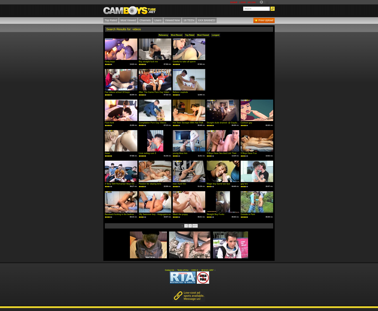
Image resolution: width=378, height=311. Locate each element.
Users (157, 20)
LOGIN (242, 2)
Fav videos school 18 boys (117, 92)
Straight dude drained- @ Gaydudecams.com (228, 122)
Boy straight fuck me (148, 61)
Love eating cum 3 (147, 153)
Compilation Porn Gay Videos (152, 122)
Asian (107, 153)
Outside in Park (248, 214)
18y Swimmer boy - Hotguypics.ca (155, 214)
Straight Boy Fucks (215, 214)
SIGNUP (233, 2)
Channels (145, 20)
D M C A (195, 270)
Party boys (110, 61)
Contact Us (169, 270)
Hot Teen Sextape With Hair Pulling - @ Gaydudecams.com (200, 122)
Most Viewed (128, 20)
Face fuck (109, 122)
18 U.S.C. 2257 (207, 270)
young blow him (180, 153)
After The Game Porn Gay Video (154, 92)
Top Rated (111, 20)
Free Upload (266, 20)
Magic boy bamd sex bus (218, 183)
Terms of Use (183, 270)
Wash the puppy (180, 214)
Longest (215, 35)
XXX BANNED (206, 20)
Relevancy (163, 35)
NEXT (195, 226)
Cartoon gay (246, 122)
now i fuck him (179, 183)
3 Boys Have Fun (249, 153)
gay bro (244, 183)
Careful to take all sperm (184, 61)
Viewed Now (172, 20)
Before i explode (180, 92)
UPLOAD (252, 2)
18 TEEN (189, 20)
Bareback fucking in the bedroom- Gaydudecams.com (130, 214)
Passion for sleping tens (150, 183)
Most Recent (176, 35)
